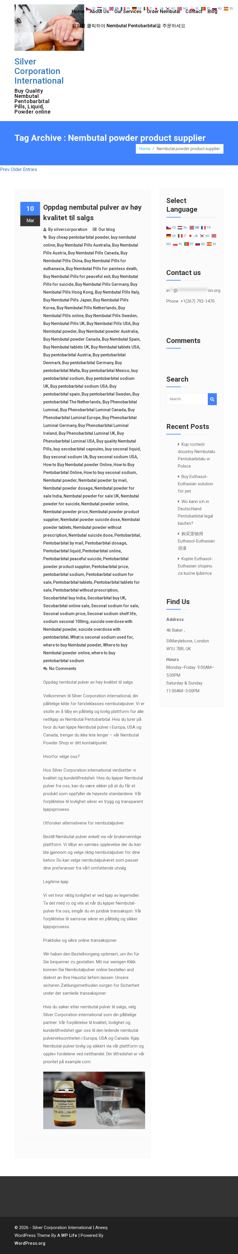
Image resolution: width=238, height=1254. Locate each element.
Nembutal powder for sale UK (91, 496)
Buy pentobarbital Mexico (105, 370)
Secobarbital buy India (64, 598)
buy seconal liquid (122, 449)
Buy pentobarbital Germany (87, 362)
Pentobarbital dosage (105, 543)
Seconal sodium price (64, 613)
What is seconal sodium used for (101, 637)
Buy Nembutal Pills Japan (67, 300)
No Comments (62, 668)
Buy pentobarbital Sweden (106, 394)
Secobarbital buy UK (106, 598)
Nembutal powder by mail (102, 480)
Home (78, 11)
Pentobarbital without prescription (85, 590)
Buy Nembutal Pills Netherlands (86, 308)
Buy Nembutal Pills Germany (102, 284)
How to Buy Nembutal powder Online (77, 464)
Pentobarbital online (101, 551)
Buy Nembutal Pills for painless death (101, 268)
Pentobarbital (127, 535)
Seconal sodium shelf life (111, 613)
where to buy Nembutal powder (72, 645)
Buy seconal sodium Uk (65, 456)
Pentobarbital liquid (62, 551)
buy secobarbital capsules (78, 449)
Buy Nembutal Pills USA (108, 323)
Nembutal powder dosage (68, 488)
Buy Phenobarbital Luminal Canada (93, 409)
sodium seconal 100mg (66, 621)
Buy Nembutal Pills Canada (93, 253)
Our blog (106, 229)
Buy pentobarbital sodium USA (79, 386)
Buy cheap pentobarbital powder (78, 237)
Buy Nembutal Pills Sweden (111, 315)
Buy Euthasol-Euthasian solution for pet (195, 484)
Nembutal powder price (65, 511)
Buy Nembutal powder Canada (71, 339)
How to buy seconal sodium (110, 472)
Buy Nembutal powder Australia (108, 331)
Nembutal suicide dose (90, 535)
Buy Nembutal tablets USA (115, 347)
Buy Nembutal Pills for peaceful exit (76, 276)
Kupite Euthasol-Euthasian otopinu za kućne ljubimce (195, 566)
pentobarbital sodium (63, 574)
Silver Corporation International (39, 71)
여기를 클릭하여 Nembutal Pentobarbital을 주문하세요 (128, 25)
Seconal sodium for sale (114, 605)
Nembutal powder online (104, 504)
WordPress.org (30, 1243)
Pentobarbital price (110, 566)
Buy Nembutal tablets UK (66, 347)
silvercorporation (70, 229)
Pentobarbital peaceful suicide (72, 558)
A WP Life (67, 1235)
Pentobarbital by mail (63, 543)
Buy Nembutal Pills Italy (117, 292)
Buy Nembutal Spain (121, 339)
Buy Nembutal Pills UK (64, 323)
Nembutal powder (60, 480)
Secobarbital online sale (66, 605)
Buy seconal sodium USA (113, 456)
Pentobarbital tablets (72, 582)
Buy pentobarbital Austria (67, 355)
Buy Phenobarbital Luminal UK (87, 433)
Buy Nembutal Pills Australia (83, 245)
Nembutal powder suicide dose (90, 519)
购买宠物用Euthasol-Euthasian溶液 (196, 541)
